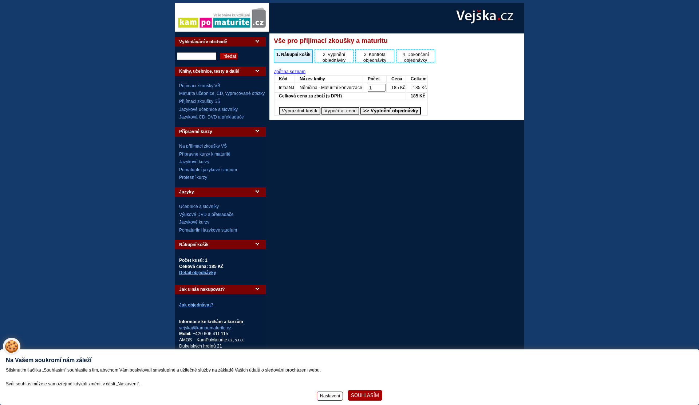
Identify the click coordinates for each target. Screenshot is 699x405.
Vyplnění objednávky (334, 57)
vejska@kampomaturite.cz (205, 327)
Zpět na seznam (289, 71)
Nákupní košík (293, 54)
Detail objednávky (197, 272)
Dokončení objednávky (416, 57)
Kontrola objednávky (374, 57)
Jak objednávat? (196, 305)
